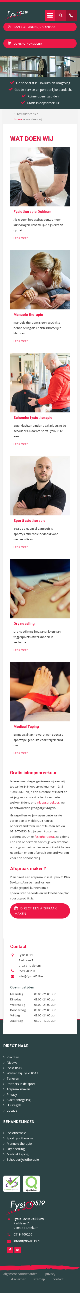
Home (18, 119)
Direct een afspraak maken (35, 911)
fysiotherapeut (44, 837)
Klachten (13, 1057)
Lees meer (21, 238)
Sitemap (39, 1279)
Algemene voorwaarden (20, 1274)
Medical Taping (17, 1154)
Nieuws (12, 1062)
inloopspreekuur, (48, 802)
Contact (58, 1279)
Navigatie (50, 15)
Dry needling (16, 1149)
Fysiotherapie (16, 1133)
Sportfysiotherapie (20, 1138)
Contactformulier (28, 44)
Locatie (12, 1110)
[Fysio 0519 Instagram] (17, 1250)
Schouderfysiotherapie (23, 1159)
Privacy (12, 1094)
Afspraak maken (18, 1089)
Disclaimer (18, 1279)
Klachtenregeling (18, 1100)
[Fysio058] (16, 15)
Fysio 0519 (14, 1068)
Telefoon (71, 15)
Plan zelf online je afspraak (34, 27)
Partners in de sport (21, 1084)
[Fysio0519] (25, 1207)
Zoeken (60, 15)
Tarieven (13, 1078)
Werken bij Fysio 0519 (22, 1073)
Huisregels (14, 1105)
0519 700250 (27, 971)
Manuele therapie (19, 1143)
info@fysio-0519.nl (31, 976)
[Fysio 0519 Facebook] (10, 1250)
